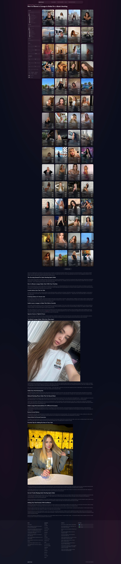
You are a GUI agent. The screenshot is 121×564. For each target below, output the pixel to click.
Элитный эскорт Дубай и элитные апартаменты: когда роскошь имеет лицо (68, 535)
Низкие (45, 557)
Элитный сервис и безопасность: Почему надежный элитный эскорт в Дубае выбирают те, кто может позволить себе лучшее (68, 546)
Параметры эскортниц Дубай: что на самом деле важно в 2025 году (35, 535)
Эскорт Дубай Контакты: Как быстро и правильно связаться (35, 545)
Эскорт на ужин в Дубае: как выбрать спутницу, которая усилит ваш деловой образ (68, 550)
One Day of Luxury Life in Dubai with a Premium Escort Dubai (68, 530)
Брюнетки (45, 552)
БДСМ (45, 542)
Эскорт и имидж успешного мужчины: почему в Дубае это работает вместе (68, 541)
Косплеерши (46, 555)
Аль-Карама (46, 527)
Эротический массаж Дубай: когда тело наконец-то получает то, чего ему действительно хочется (35, 530)
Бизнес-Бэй (46, 530)
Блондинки (46, 550)
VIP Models (46, 537)
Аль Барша (46, 525)
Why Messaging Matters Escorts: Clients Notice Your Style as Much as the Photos (68, 527)
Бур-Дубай (45, 532)
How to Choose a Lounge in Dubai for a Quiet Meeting (68, 524)
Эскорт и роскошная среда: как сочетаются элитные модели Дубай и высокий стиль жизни (68, 538)
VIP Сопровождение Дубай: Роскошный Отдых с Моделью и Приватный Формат (68, 543)
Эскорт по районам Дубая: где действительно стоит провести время (35, 538)
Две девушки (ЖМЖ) (47, 545)
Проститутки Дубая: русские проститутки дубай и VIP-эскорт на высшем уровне (35, 527)
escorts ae (47, 310)
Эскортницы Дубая (31, 4)
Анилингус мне (46, 540)
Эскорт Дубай (30, 524)
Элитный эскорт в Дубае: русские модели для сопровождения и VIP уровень (34, 532)
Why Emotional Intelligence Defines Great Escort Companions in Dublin (68, 532)
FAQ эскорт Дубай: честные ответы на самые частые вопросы (35, 541)
